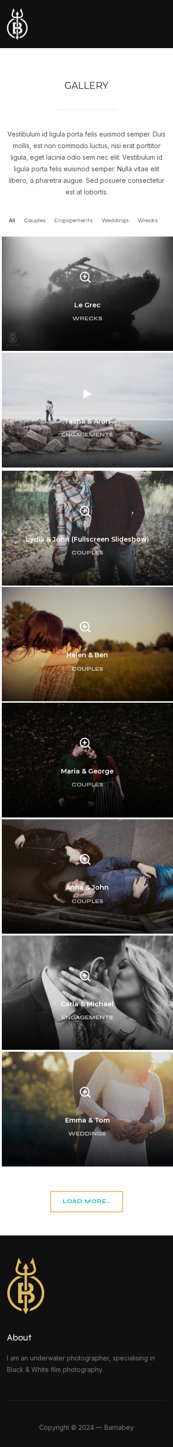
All (12, 220)
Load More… (87, 1201)
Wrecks (147, 220)
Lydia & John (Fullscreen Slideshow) (87, 539)
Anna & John (87, 888)
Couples (35, 220)
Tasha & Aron (87, 421)
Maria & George (87, 771)
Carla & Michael (87, 1004)
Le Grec (87, 305)
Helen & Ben (87, 655)
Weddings (115, 220)
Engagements (73, 220)
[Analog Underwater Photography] (25, 1263)
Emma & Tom (87, 1120)
